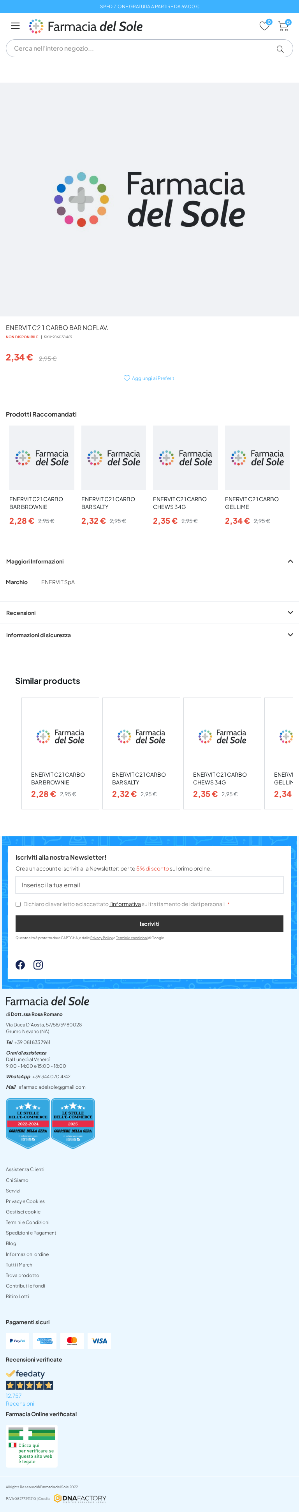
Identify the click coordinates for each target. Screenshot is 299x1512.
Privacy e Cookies (25, 1201)
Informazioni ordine (27, 1254)
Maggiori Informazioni (35, 561)
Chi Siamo (17, 1180)
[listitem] (60, 753)
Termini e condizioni (132, 938)
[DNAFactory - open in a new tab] (80, 1499)
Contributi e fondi (25, 1286)
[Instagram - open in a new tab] (34, 967)
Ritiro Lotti (17, 1296)
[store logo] (140, 26)
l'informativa (125, 903)
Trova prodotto (22, 1275)
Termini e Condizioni (27, 1222)
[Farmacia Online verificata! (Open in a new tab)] (32, 1465)
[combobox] (149, 48)
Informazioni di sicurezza (38, 634)
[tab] (149, 561)
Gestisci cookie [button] (23, 1212)
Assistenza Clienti (25, 1169)
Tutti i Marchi (19, 1265)
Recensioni (21, 612)
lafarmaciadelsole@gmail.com (52, 1087)
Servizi (13, 1191)
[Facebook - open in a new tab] (20, 967)
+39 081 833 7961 (32, 1042)
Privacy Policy (101, 938)
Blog (11, 1243)
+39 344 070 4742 (51, 1076)
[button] (283, 49)
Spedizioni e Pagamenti (32, 1233)
